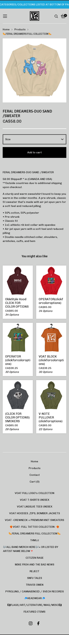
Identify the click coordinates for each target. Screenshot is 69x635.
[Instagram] (30, 623)
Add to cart (34, 152)
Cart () (35, 481)
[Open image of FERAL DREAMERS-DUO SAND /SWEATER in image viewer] (34, 70)
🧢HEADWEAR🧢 (34, 598)
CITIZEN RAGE (35, 557)
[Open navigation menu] (5, 16)
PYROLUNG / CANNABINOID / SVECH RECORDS (34, 591)
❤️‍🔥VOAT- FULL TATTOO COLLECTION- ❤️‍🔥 (34, 526)
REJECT (34, 571)
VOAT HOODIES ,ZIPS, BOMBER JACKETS (34, 513)
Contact (34, 474)
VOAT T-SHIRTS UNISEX (34, 499)
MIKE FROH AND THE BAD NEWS (34, 564)
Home (6, 29)
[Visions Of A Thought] (34, 16)
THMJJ (34, 540)
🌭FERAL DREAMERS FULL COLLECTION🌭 (27, 33)
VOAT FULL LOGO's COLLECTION (34, 493)
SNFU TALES (34, 578)
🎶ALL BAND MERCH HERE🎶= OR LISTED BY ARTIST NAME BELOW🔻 (30, 549)
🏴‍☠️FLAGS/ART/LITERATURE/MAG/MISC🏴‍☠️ (34, 605)
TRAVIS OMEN (34, 584)
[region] (34, 5)
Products (19, 29)
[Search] (56, 16)
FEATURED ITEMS (34, 611)
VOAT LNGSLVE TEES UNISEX (34, 506)
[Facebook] (38, 623)
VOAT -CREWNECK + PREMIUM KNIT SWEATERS (34, 520)
